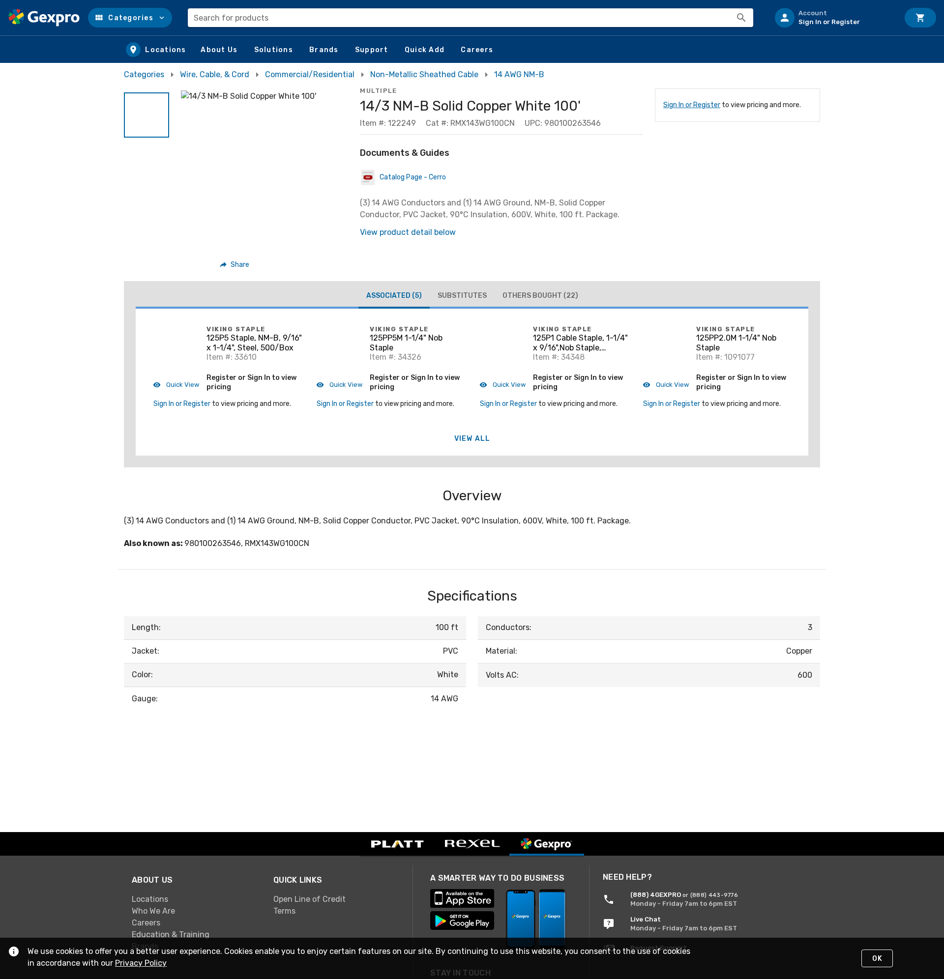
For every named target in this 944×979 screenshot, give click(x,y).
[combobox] (470, 17)
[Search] (741, 18)
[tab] (394, 297)
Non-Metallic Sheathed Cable (424, 74)
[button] (130, 18)
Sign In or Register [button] (181, 404)
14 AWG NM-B (519, 74)
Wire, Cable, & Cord (214, 74)
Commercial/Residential (309, 74)
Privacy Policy (141, 963)
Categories (144, 74)
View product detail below (408, 232)
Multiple (378, 90)
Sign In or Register (691, 105)
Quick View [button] (182, 384)
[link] (195, 899)
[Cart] (920, 18)
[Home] (44, 17)
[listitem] (833, 17)
